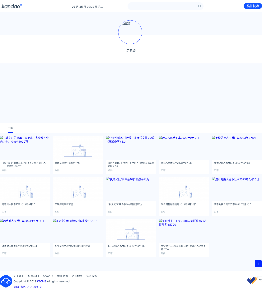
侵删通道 (62, 276)
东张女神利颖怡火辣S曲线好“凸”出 (73, 245)
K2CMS (41, 281)
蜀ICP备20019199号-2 (27, 286)
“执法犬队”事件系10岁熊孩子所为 (125, 204)
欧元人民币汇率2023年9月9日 (176, 162)
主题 (10, 128)
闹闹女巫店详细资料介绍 (67, 162)
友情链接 (48, 276)
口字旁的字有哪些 (64, 204)
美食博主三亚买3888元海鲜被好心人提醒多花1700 (183, 247)
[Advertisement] (131, 93)
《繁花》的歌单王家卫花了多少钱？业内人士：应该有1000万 (24, 164)
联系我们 (33, 276)
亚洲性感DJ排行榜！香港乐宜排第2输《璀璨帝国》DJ (131, 164)
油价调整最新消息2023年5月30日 (178, 204)
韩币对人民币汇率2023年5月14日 (19, 245)
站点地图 (77, 276)
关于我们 (18, 276)
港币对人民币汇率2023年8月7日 (19, 204)
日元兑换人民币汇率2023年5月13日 (126, 245)
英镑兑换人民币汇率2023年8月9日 (232, 162)
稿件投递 (253, 6)
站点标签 (91, 276)
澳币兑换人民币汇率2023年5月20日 (233, 204)
